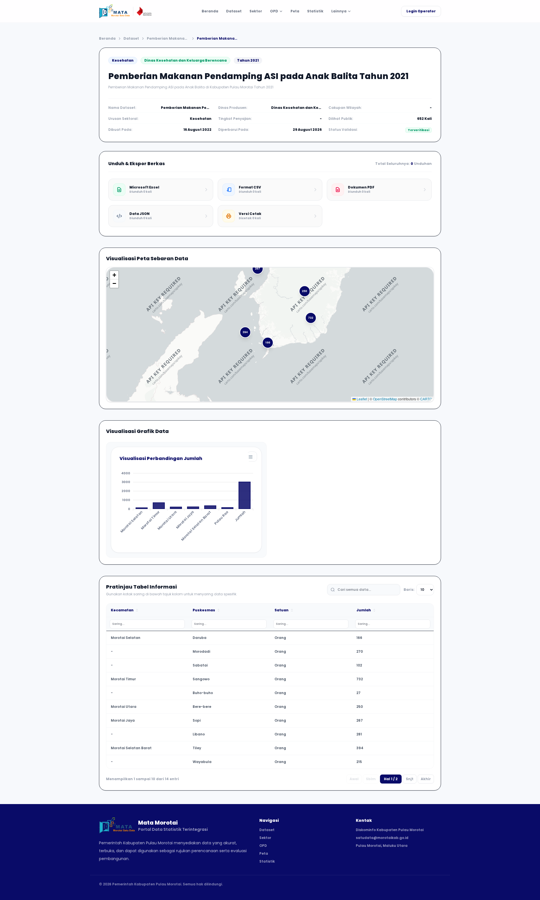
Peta (295, 11)
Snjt (409, 778)
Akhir (426, 778)
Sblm (371, 778)
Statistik (315, 11)
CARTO (426, 398)
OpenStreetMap (385, 398)
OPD (263, 845)
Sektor (255, 11)
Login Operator (421, 11)
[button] (268, 343)
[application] (186, 498)
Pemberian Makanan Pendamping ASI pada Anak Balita (168, 38)
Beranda (210, 11)
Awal (354, 778)
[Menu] (250, 457)
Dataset (234, 11)
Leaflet (361, 398)
